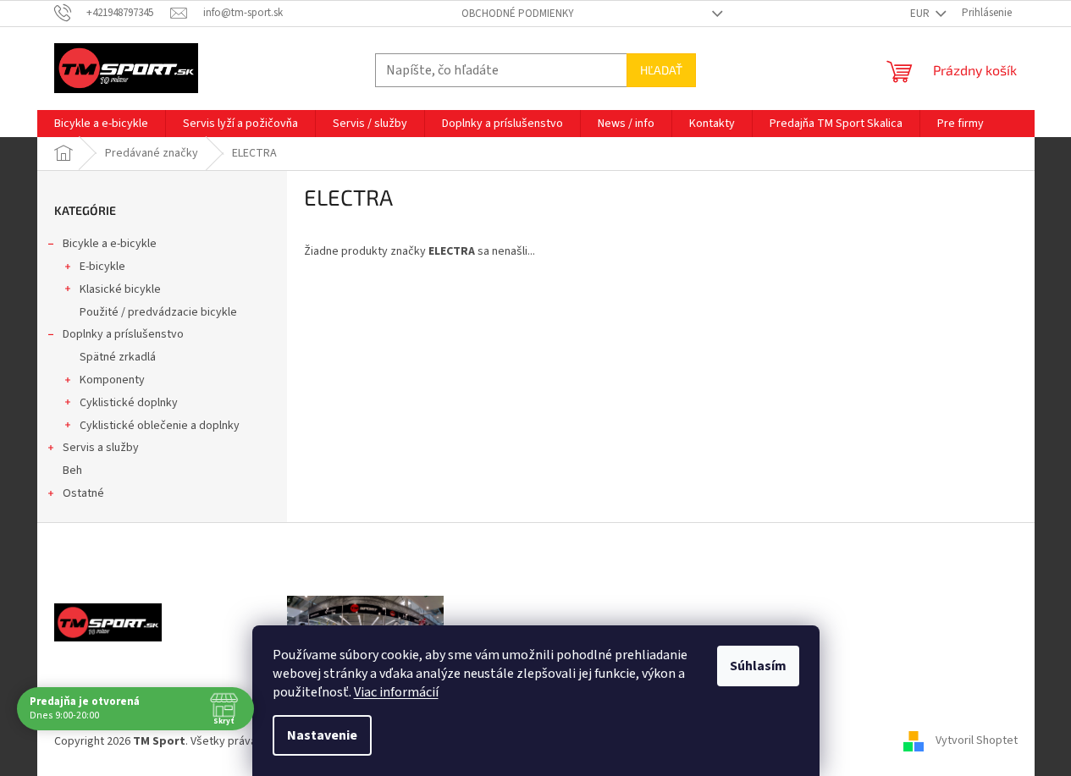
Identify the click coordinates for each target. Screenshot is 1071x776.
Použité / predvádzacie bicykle (158, 312)
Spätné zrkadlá (118, 357)
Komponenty (112, 379)
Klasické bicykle (120, 289)
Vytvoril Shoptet (977, 741)
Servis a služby (101, 447)
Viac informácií (396, 692)
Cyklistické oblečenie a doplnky (160, 425)
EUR (921, 13)
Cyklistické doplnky (129, 402)
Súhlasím (758, 666)
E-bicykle (102, 266)
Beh (72, 470)
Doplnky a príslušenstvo (123, 334)
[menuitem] (101, 123)
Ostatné (83, 493)
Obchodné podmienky (517, 13)
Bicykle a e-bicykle (110, 243)
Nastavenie (322, 735)
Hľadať (661, 70)
